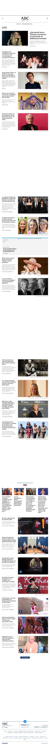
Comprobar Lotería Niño (8, 736)
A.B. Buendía (4, 230)
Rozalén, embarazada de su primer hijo (8, 518)
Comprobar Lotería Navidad (23, 736)
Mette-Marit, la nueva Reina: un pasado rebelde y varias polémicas (8, 260)
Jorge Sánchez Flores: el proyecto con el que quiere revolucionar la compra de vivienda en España (9, 75)
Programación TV (43, 736)
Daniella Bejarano (5, 128)
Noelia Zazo (4, 88)
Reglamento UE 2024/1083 (17, 732)
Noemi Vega (4, 291)
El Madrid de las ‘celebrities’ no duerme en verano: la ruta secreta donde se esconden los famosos (8, 54)
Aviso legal (44, 731)
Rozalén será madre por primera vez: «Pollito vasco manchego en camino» (8, 579)
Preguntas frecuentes (27, 737)
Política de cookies (30, 731)
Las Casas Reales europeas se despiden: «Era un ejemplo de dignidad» (8, 281)
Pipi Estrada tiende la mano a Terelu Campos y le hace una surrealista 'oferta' (8, 619)
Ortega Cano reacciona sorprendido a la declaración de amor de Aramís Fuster (9, 600)
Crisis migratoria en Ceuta (27, 23)
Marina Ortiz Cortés (5, 393)
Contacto (16, 731)
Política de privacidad (22, 731)
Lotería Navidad (31, 736)
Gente (4, 27)
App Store (37, 726)
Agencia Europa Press (5, 525)
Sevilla (27, 20)
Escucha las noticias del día (17, 737)
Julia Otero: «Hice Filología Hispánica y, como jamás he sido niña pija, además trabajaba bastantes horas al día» (8, 404)
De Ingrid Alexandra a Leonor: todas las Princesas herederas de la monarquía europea (9, 220)
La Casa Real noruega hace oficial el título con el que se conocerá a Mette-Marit (9, 383)
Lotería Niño (16, 736)
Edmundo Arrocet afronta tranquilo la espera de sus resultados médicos (8, 639)
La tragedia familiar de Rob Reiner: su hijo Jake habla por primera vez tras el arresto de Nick (9, 199)
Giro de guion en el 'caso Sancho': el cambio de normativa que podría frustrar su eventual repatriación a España (9, 425)
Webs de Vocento (44, 743)
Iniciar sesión (47, 18)
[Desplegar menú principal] (2, 18)
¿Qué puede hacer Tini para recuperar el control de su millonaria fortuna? (38, 35)
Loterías (10, 737)
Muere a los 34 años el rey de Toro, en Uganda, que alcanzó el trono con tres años (9, 95)
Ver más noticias (25, 657)
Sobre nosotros (10, 731)
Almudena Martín (5, 416)
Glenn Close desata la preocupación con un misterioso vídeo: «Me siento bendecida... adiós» (8, 116)
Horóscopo (37, 736)
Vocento (5, 731)
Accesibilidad (9, 732)
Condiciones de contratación (28, 732)
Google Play (45, 726)
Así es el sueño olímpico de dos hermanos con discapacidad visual (10, 250)
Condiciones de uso (37, 731)
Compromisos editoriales (38, 732)
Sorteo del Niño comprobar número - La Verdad (39, 737)
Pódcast (25, 739)
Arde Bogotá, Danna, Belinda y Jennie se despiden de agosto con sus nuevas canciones (9, 560)
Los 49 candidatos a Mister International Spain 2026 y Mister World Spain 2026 (18, 501)
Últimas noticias (5, 737)
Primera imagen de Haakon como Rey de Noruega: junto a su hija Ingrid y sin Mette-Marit (9, 539)
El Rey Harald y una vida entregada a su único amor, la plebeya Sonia (8, 362)
